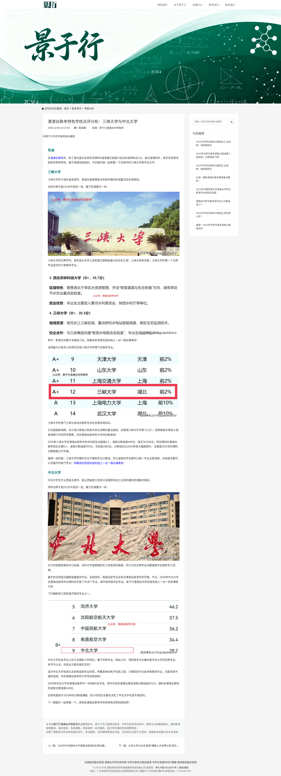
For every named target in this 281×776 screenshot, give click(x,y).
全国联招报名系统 (94, 762)
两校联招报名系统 (187, 762)
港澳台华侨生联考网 (116, 762)
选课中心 (197, 4)
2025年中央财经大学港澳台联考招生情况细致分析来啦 (87, 745)
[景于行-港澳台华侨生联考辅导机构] (50, 5)
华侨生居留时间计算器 (164, 762)
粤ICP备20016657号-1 (167, 767)
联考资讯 (214, 4)
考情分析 (89, 108)
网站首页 (162, 4)
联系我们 (230, 4)
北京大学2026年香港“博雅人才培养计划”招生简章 (155, 745)
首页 (66, 108)
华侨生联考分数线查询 (139, 762)
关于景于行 (180, 4)
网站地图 (183, 767)
